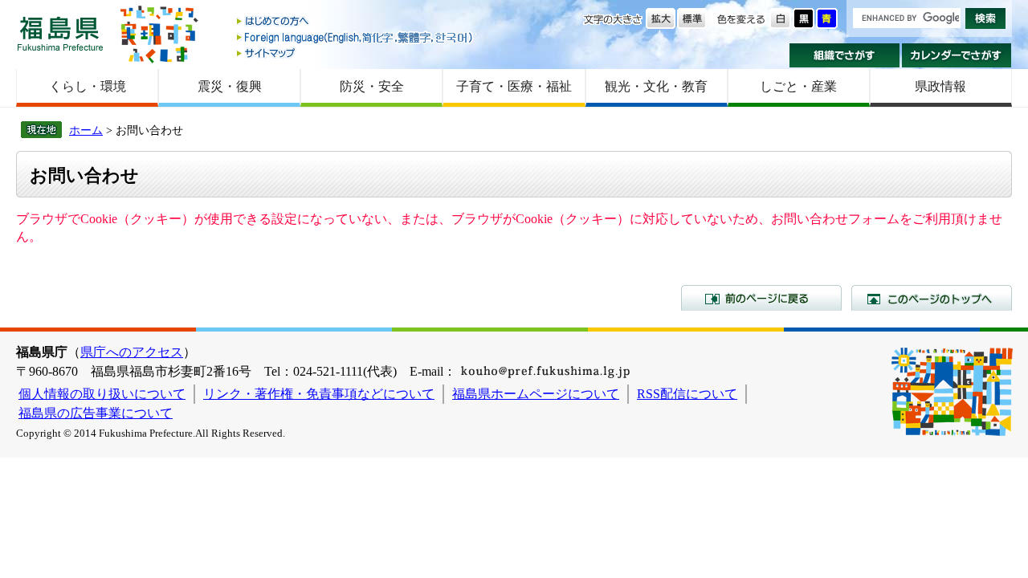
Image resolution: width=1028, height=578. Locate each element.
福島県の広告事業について (95, 413)
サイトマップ (355, 52)
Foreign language (355, 37)
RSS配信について (687, 394)
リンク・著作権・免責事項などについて (318, 394)
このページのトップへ (931, 298)
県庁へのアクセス (131, 352)
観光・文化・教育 (656, 86)
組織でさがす (844, 55)
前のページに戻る (761, 298)
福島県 (60, 33)
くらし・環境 (87, 86)
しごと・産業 (798, 86)
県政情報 (940, 86)
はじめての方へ (355, 22)
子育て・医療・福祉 (514, 86)
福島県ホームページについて (535, 394)
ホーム (86, 130)
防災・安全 (372, 86)
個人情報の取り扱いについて (102, 394)
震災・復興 (230, 86)
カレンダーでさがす (957, 55)
